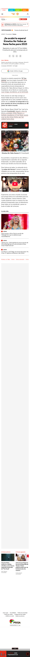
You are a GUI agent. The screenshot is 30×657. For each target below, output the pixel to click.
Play (28, 654)
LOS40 (4, 10)
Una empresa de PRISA (15, 621)
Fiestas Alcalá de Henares (21, 30)
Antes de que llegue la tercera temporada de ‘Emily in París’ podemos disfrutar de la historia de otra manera (22, 566)
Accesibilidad (13, 612)
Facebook (9, 56)
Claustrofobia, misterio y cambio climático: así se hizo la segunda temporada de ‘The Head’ (7, 566)
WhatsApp (16, 56)
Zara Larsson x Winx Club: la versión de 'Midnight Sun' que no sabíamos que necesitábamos (12, 235)
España (3, 19)
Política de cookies (8, 614)
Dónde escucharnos (20, 616)
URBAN (24, 10)
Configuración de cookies (20, 614)
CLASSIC (11, 10)
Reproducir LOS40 (26, 125)
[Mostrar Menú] (2, 14)
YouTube (12, 580)
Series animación (20, 259)
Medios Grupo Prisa (15, 625)
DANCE (17, 10)
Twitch (21, 580)
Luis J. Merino (4, 60)
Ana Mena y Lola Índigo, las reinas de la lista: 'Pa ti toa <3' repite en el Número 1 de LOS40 (14, 252)
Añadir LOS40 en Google (16, 71)
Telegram (20, 56)
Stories (24, 580)
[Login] (27, 14)
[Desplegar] (15, 648)
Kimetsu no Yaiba (5, 259)
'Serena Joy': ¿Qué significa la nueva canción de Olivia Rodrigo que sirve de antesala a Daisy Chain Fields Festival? (14, 244)
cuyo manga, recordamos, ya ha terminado (14, 92)
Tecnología (9, 34)
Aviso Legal (5, 612)
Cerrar (27, 24)
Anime (12, 259)
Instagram (5, 580)
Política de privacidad (22, 612)
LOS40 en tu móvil (10, 616)
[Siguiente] (27, 30)
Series (14, 34)
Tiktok (8, 580)
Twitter (13, 56)
